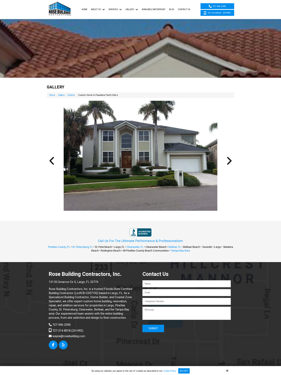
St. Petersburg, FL (82, 247)
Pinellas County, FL (59, 247)
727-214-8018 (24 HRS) (67, 331)
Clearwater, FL (135, 247)
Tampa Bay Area (180, 251)
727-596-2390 (61, 325)
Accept (184, 371)
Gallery (61, 95)
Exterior (71, 95)
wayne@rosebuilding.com (68, 336)
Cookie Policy (169, 371)
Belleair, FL (175, 247)
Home (52, 95)
